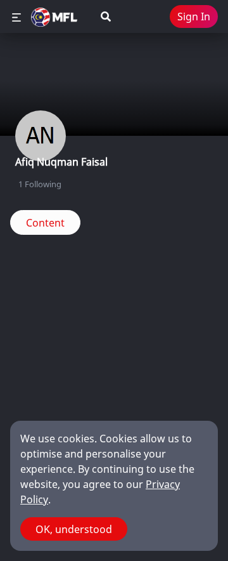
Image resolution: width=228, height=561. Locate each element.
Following (39, 184)
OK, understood (73, 529)
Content (45, 223)
